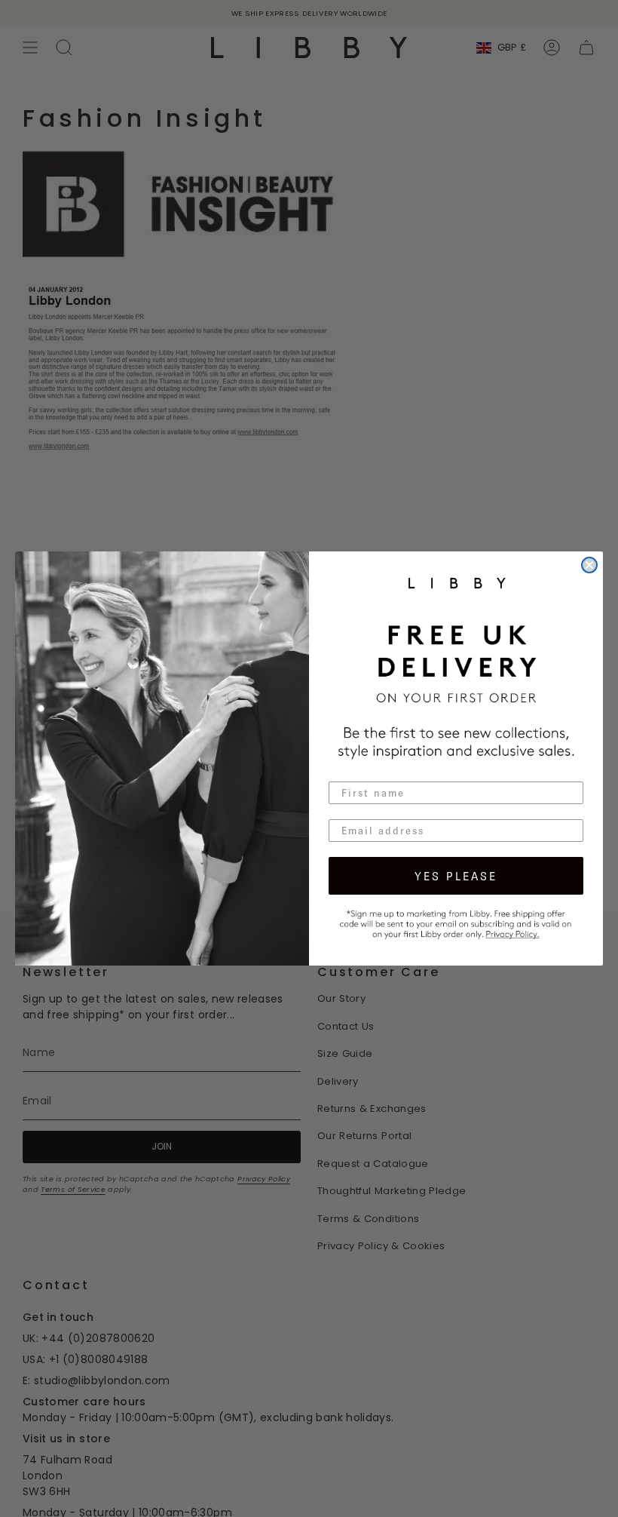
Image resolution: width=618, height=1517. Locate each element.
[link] (456, 922)
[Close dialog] (589, 565)
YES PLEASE (456, 876)
